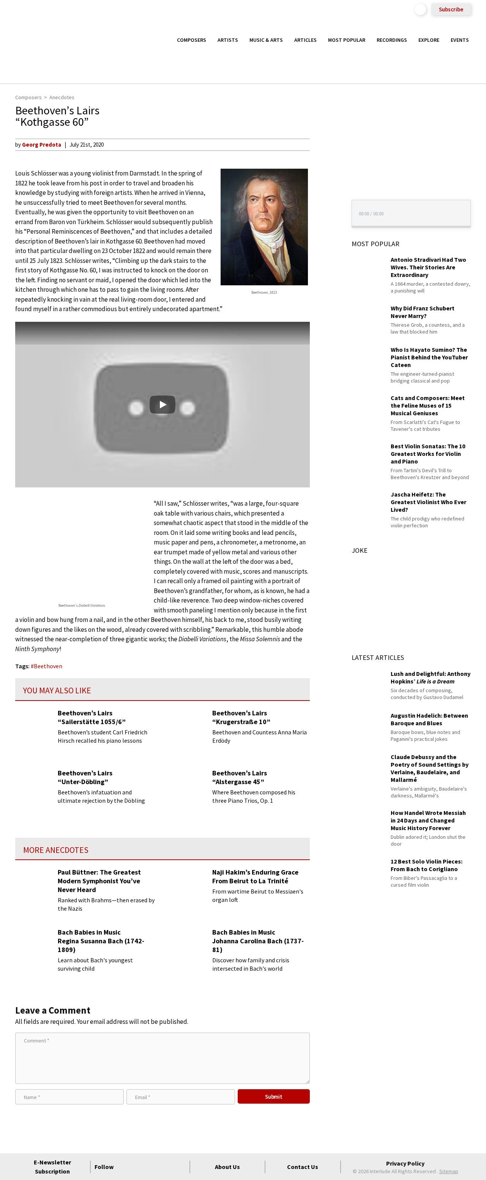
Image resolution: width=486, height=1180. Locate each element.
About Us (227, 1167)
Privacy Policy (405, 1163)
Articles (305, 39)
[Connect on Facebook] (125, 1166)
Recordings (392, 39)
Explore (428, 39)
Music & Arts (266, 39)
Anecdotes (61, 97)
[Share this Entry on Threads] (324, 205)
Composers (191, 39)
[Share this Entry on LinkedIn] (324, 193)
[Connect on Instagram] (152, 1166)
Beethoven (48, 666)
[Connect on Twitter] (139, 1166)
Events (460, 39)
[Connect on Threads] (180, 1166)
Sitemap (448, 1171)
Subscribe (451, 9)
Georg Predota (41, 144)
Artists (228, 39)
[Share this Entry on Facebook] (324, 169)
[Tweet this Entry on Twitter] (324, 181)
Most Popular (346, 39)
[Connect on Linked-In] (166, 1166)
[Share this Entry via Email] (324, 144)
